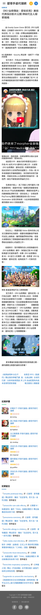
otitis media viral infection (14, 541)
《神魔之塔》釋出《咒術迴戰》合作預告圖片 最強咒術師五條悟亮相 (20, 568)
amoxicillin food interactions (15, 553)
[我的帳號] (31, 3)
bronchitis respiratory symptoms (16, 565)
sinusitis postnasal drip (13, 494)
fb (14, 607)
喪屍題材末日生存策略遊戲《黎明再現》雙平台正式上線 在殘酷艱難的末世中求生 (20, 581)
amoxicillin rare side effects (14, 506)
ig (20, 607)
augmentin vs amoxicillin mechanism (18, 576)
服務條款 (15, 602)
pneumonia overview (12, 517)
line (26, 607)
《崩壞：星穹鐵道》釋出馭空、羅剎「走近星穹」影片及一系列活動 (20, 497)
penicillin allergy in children (15, 529)
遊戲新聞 (4, 7)
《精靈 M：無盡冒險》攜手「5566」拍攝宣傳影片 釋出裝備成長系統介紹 (20, 509)
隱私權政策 (25, 602)
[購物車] (36, 3)
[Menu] (4, 3)
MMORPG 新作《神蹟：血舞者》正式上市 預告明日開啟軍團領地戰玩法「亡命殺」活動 (20, 544)
